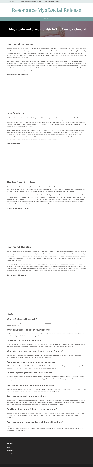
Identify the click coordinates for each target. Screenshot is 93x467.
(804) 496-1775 (12, 1)
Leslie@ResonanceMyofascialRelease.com (30, 1)
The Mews (48, 323)
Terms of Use (10, 454)
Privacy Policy (10, 450)
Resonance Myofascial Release (46, 10)
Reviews (46, 18)
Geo (8, 457)
